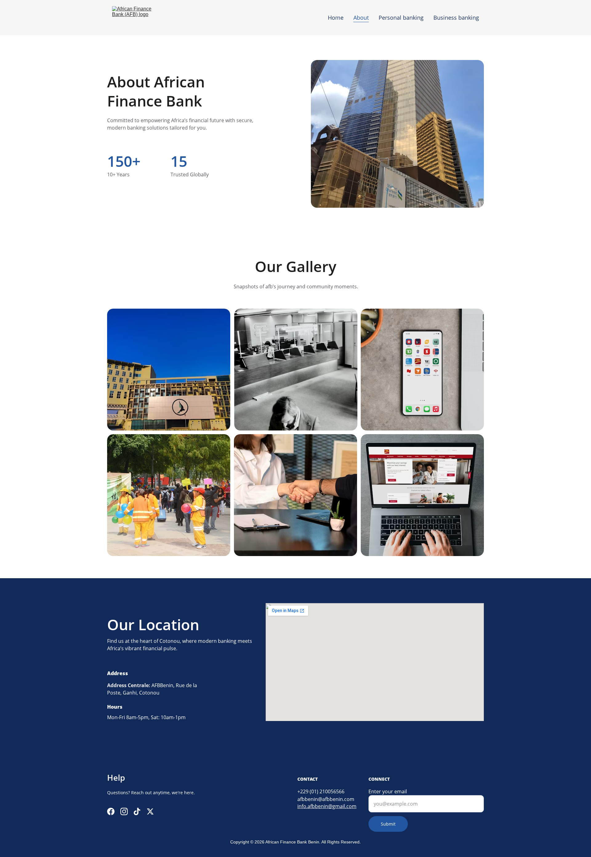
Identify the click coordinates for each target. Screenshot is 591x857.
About (361, 17)
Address (117, 685)
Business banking (456, 17)
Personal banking (401, 17)
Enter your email (387, 791)
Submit (388, 824)
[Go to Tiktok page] (137, 811)
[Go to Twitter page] (150, 811)
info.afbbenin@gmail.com (326, 806)
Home (336, 17)
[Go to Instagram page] (124, 811)
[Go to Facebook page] (111, 811)
